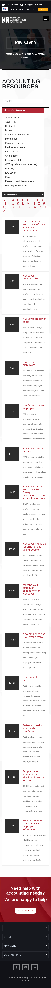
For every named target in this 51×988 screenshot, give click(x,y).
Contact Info (13, 954)
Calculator (21, 9)
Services (9, 936)
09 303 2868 (12, 4)
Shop (10, 9)
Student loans (12, 117)
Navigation (11, 945)
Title (7, 927)
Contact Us (43, 9)
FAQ (27, 9)
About (35, 9)
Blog (31, 9)
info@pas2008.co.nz (34, 4)
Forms (15, 9)
